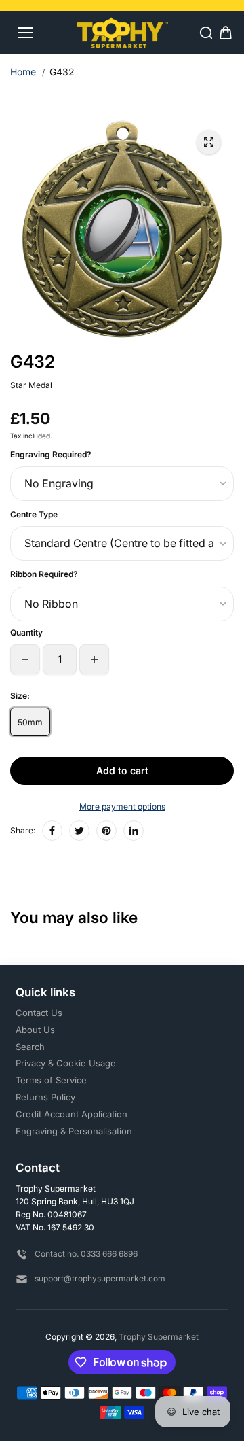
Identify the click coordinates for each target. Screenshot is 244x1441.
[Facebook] (52, 830)
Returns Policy (45, 1097)
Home (23, 71)
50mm (30, 722)
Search (30, 1046)
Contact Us (39, 1012)
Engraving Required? (51, 454)
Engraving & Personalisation (74, 1131)
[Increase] (94, 659)
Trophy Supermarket (159, 1337)
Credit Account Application (71, 1114)
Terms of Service (51, 1080)
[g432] (209, 142)
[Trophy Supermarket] (122, 32)
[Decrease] (25, 659)
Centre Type (34, 514)
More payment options (122, 806)
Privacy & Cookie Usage (66, 1063)
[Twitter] (79, 830)
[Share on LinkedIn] (133, 830)
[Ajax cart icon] (226, 32)
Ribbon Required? (44, 574)
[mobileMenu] (25, 33)
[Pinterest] (106, 830)
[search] (206, 32)
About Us (35, 1029)
